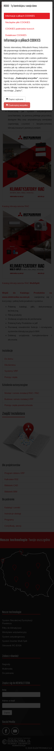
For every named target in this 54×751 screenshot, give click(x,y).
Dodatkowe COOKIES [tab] (15, 35)
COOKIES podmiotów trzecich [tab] (19, 28)
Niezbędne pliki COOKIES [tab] (17, 22)
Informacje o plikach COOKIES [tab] (20, 16)
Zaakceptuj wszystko (18, 105)
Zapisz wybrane (15, 99)
